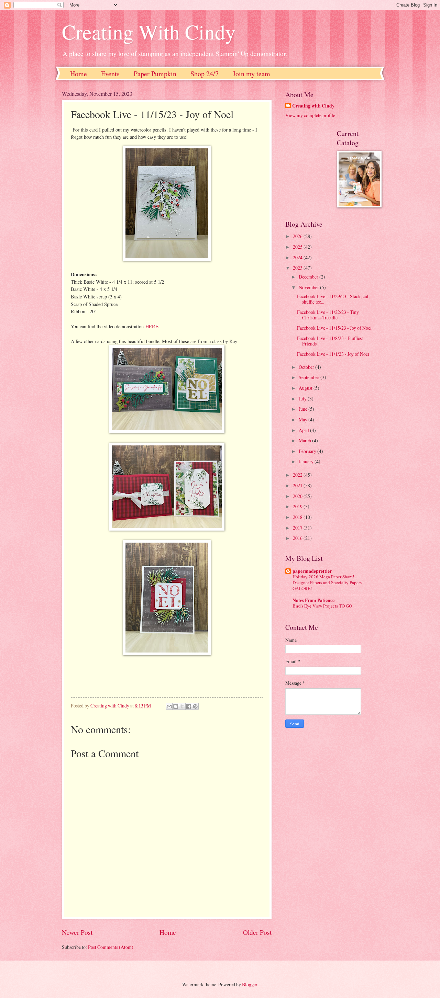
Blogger (249, 984)
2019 (298, 506)
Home (78, 73)
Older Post (257, 932)
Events (110, 73)
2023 (298, 267)
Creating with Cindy (313, 106)
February (308, 451)
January (307, 461)
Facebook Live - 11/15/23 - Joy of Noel (334, 328)
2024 (298, 257)
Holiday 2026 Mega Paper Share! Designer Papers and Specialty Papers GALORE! (327, 582)
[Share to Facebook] (188, 706)
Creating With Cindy (148, 31)
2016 (298, 538)
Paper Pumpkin (155, 73)
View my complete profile (310, 115)
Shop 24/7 (204, 73)
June (303, 409)
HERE (151, 326)
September (309, 377)
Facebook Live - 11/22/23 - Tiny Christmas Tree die (328, 315)
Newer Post (77, 932)
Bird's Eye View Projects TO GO (322, 606)
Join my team (251, 73)
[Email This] (169, 706)
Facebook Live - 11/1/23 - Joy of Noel (333, 354)
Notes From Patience (313, 600)
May (303, 419)
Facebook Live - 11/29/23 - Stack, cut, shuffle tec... (333, 299)
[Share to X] (182, 706)
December (309, 276)
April (304, 430)
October (307, 367)
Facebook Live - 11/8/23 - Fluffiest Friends (330, 341)
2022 (298, 475)
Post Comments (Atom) (110, 947)
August (306, 388)
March (305, 440)
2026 (298, 236)
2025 (298, 246)
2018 (298, 517)
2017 (298, 527)
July (303, 398)
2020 (298, 496)
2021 (298, 485)
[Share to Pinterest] (195, 706)
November (309, 287)
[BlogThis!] (175, 706)
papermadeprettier (312, 571)
